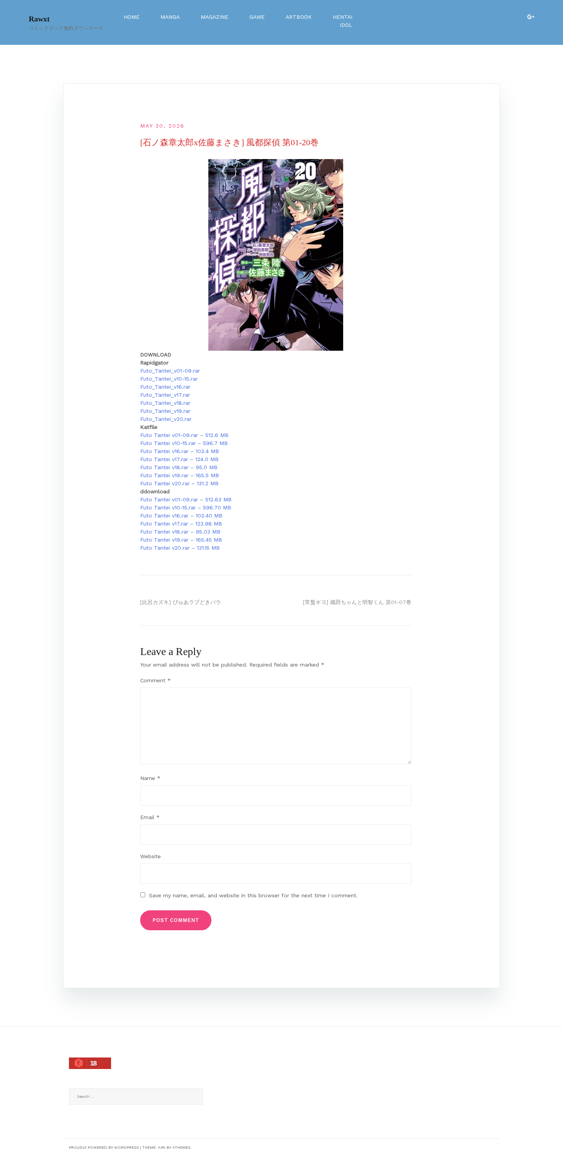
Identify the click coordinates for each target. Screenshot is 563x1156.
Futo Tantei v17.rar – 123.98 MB (181, 524)
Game (257, 17)
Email (150, 817)
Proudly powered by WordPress (104, 1147)
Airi (161, 1147)
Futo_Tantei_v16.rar (165, 387)
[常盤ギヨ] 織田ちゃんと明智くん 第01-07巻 (357, 602)
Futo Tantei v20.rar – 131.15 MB (180, 548)
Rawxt (39, 19)
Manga (170, 17)
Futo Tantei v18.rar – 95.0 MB (179, 467)
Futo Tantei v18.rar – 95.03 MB (180, 532)
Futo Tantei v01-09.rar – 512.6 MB (184, 435)
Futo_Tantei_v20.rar (165, 419)
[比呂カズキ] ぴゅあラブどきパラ (180, 602)
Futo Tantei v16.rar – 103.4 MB (179, 451)
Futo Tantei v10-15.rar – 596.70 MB (185, 507)
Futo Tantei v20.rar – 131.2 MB (179, 483)
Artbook (299, 17)
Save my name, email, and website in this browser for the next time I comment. (253, 895)
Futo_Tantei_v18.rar (165, 403)
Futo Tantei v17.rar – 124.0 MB (179, 459)
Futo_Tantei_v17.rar (165, 395)
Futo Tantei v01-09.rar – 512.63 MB (186, 499)
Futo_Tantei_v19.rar (165, 411)
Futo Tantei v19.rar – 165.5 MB (179, 475)
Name (150, 778)
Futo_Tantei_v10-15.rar (169, 379)
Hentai (342, 17)
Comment (155, 680)
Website (150, 856)
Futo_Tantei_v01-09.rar (170, 371)
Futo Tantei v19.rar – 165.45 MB (181, 540)
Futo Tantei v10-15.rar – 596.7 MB (184, 443)
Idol (346, 25)
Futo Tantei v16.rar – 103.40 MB (181, 515)
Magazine (214, 17)
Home (131, 17)
